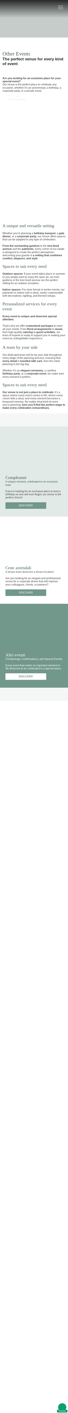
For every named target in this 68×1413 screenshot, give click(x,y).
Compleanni (15, 477)
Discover (26, 505)
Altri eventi (15, 655)
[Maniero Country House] (12, 7)
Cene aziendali (18, 567)
